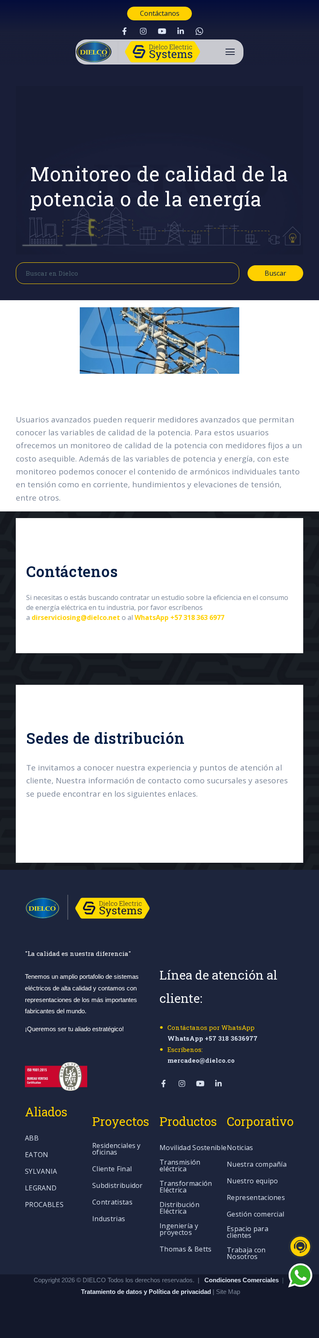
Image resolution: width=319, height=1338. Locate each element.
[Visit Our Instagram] (143, 31)
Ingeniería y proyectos (179, 1229)
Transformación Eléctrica (186, 1187)
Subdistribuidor (117, 1186)
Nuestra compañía (257, 1165)
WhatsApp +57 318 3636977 (212, 1038)
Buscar (275, 273)
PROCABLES (44, 1205)
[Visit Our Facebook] (124, 31)
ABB (32, 1139)
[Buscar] (304, 171)
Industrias (108, 1219)
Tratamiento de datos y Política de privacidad (147, 1291)
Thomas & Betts (185, 1250)
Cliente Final (112, 1169)
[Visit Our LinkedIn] (180, 31)
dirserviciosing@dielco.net (76, 617)
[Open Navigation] (230, 52)
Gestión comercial (255, 1215)
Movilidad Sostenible (193, 1148)
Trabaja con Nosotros (246, 1254)
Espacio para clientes (247, 1232)
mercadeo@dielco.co (201, 1060)
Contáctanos (159, 13)
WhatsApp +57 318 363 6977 (179, 617)
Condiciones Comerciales (241, 1280)
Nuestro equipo (252, 1181)
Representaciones (256, 1198)
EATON (37, 1155)
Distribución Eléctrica (179, 1208)
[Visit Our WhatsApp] (199, 31)
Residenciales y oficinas (116, 1149)
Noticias (240, 1148)
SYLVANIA (41, 1172)
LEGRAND (40, 1188)
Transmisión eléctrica (180, 1166)
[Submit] (224, 273)
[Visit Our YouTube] (162, 31)
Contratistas (112, 1203)
